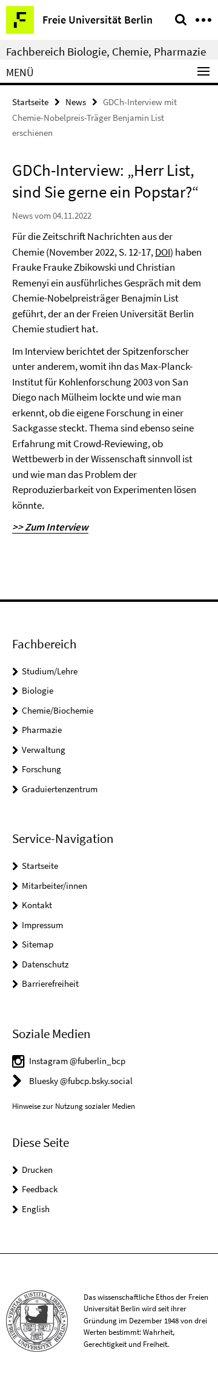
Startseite (30, 102)
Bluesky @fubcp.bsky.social (81, 1080)
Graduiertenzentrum (59, 789)
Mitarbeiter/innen (54, 885)
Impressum (42, 925)
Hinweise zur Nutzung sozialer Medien (73, 1106)
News (75, 102)
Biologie (37, 690)
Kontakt (37, 905)
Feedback (40, 1189)
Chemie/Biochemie (57, 710)
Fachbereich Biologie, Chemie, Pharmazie (106, 51)
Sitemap (37, 944)
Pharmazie (42, 729)
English (36, 1209)
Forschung (41, 769)
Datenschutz (45, 964)
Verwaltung (43, 749)
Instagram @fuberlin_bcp (77, 1061)
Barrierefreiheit (50, 983)
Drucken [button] (37, 1169)
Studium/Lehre (50, 671)
